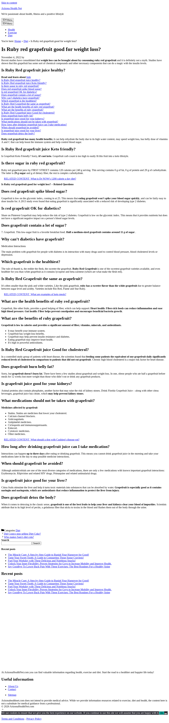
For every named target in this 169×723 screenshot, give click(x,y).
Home (18, 41)
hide (28, 77)
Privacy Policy (34, 718)
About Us (13, 686)
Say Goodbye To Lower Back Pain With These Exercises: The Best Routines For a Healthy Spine (59, 566)
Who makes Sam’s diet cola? (19, 537)
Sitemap (12, 694)
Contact (12, 689)
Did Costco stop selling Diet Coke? (22, 533)
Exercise (12, 32)
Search (36, 543)
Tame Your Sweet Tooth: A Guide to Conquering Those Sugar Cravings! (46, 557)
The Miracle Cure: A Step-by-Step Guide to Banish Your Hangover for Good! (48, 554)
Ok (161, 713)
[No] (165, 713)
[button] (2, 709)
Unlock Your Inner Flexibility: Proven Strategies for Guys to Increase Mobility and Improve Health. (60, 563)
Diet (10, 35)
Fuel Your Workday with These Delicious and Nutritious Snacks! (42, 560)
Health (11, 29)
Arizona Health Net (11, 8)
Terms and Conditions (12, 718)
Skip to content (9, 2)
